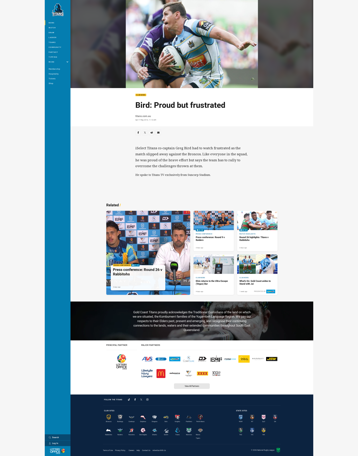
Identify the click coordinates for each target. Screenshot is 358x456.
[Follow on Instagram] (147, 399)
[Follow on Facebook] (135, 399)
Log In (55, 443)
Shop (51, 83)
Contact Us (146, 450)
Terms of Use (108, 450)
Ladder (53, 37)
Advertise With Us (159, 450)
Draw (52, 32)
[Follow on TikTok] (129, 399)
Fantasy (53, 52)
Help (138, 450)
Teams (52, 42)
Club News (140, 95)
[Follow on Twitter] (141, 399)
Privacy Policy (120, 450)
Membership (54, 69)
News (52, 23)
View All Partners (192, 386)
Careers (131, 450)
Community (55, 47)
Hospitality (54, 74)
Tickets (52, 78)
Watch (52, 28)
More (52, 62)
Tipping (53, 57)
